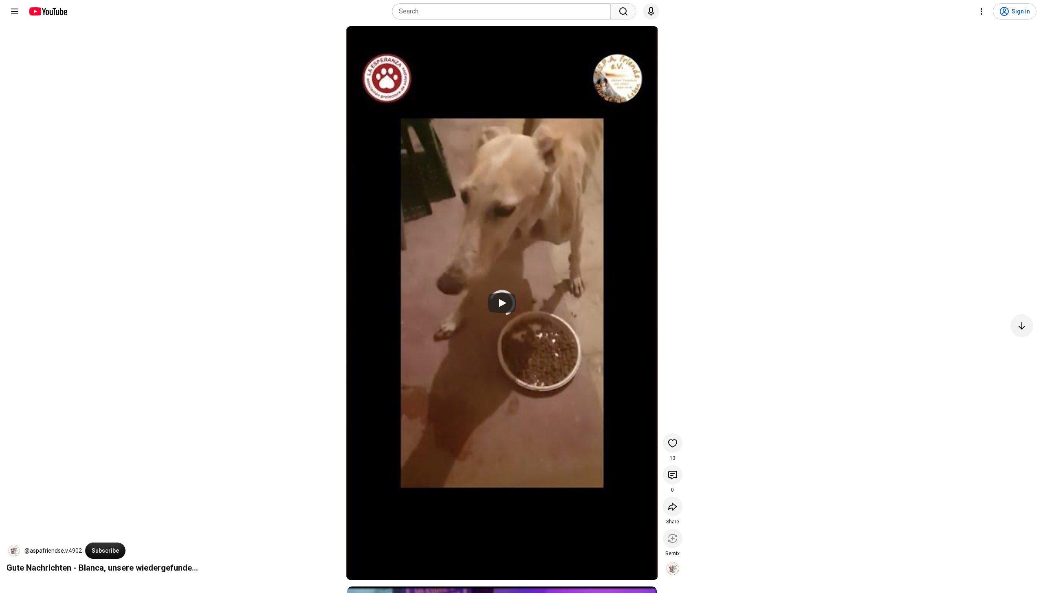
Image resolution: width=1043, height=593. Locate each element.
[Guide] (15, 11)
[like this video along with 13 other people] (672, 443)
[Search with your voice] (651, 11)
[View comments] (672, 475)
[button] (14, 550)
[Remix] (672, 538)
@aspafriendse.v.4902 (53, 550)
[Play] (502, 303)
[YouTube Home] (48, 11)
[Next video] (1021, 325)
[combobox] (504, 11)
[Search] (623, 11)
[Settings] (981, 11)
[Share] (672, 506)
